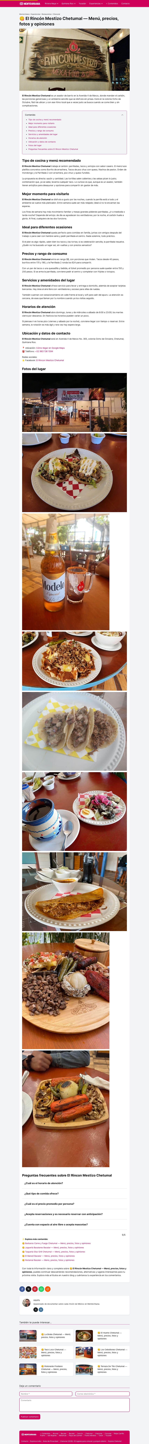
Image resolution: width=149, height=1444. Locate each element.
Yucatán (82, 3)
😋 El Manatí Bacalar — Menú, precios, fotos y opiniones (48, 1256)
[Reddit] (48, 1289)
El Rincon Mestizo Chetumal (50, 360)
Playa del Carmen (75, 1435)
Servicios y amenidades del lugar (43, 134)
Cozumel (108, 1433)
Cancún (80, 1433)
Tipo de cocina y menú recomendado (44, 119)
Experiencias (95, 3)
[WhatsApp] (41, 1289)
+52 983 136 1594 (44, 351)
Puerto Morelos (90, 1435)
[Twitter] (35, 1309)
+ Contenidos (112, 3)
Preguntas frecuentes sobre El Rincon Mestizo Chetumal (53, 149)
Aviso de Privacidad (50, 1441)
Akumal (55, 1433)
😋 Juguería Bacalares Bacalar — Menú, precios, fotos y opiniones (53, 1247)
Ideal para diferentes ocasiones (42, 127)
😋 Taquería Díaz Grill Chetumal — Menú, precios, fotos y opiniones (53, 1252)
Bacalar (63, 1433)
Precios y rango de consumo (41, 130)
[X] (28, 1289)
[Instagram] (41, 1309)
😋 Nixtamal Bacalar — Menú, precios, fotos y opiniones (48, 1260)
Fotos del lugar (35, 145)
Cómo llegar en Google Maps (50, 348)
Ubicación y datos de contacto (42, 142)
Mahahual (62, 1435)
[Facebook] (22, 1289)
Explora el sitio (35, 1441)
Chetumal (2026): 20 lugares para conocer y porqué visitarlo (83, 1441)
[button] (74, 403)
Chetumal (89, 1433)
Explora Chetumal (114, 1441)
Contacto (125, 3)
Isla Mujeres (52, 1435)
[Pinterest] (35, 1289)
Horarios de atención (37, 138)
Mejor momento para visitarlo (41, 123)
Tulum (100, 1435)
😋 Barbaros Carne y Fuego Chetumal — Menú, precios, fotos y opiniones (56, 1243)
